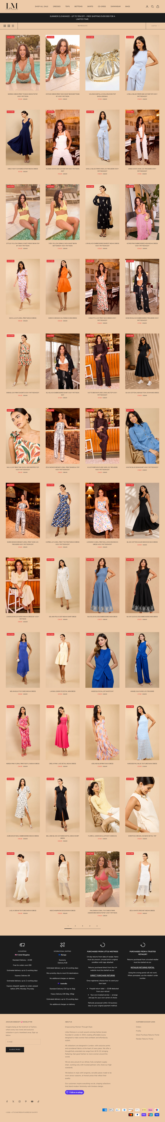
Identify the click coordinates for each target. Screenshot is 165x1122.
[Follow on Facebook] (7, 1101)
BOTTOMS (78, 6)
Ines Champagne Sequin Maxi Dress (62, 910)
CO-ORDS (102, 6)
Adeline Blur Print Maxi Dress (102, 763)
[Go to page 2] (97, 926)
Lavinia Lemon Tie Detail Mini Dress (62, 691)
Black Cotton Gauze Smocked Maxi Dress (142, 542)
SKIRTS (90, 6)
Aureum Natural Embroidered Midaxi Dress (23, 836)
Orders (138, 1027)
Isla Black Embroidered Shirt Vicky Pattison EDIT (62, 394)
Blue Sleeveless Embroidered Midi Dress (102, 617)
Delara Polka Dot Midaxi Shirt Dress (62, 617)
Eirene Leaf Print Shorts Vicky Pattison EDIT (22, 393)
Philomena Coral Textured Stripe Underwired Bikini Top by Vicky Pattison (102, 912)
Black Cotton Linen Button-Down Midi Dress (142, 393)
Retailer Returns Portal (144, 1039)
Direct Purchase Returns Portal (147, 1035)
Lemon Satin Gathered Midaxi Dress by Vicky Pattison (22, 618)
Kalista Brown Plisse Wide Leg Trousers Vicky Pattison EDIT (102, 468)
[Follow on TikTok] (38, 1101)
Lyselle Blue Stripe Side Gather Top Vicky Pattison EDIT (142, 95)
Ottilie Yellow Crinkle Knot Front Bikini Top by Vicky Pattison (22, 245)
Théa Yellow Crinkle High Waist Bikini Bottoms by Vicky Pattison (63, 245)
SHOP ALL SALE (41, 6)
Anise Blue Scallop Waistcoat (102, 691)
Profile (138, 1031)
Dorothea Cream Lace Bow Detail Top (142, 836)
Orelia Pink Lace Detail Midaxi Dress (62, 763)
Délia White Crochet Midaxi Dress (142, 910)
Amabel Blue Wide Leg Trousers (142, 691)
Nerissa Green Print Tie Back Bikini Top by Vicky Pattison (23, 95)
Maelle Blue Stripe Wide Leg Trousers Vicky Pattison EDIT (102, 170)
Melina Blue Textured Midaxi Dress (23, 691)
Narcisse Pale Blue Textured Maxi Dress (142, 763)
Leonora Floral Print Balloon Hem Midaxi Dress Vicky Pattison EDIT (102, 543)
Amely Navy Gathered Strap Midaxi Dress (23, 169)
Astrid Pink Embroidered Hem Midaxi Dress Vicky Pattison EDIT (142, 245)
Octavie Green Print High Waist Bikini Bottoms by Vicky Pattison (62, 95)
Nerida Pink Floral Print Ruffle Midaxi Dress (22, 763)
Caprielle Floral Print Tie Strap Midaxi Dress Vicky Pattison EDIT (62, 543)
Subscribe (15, 1049)
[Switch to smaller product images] (9, 26)
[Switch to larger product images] (5, 26)
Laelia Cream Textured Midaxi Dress (22, 910)
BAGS (127, 6)
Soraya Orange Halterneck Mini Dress (62, 318)
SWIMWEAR (116, 6)
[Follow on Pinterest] (26, 1101)
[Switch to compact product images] (13, 26)
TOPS (67, 6)
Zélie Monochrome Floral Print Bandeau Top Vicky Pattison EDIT (62, 468)
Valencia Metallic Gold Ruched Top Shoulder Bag (102, 95)
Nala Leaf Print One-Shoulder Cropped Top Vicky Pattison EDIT (23, 468)
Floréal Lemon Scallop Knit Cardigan (102, 836)
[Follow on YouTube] (32, 1101)
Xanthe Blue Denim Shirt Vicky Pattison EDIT (142, 467)
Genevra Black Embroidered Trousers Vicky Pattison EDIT (142, 319)
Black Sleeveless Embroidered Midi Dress (142, 617)
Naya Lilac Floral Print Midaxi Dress (22, 318)
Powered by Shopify (30, 1112)
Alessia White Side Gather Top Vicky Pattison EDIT (62, 170)
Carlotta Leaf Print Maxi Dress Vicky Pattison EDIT (102, 319)
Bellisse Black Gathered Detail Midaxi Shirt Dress (62, 837)
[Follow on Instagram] (19, 1101)
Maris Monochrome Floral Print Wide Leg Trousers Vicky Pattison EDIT (22, 543)
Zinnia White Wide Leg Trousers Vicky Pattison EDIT (142, 170)
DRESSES (57, 6)
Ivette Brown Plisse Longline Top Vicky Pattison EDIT (102, 394)
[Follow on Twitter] (13, 1101)
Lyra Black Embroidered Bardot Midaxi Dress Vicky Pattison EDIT (102, 245)
